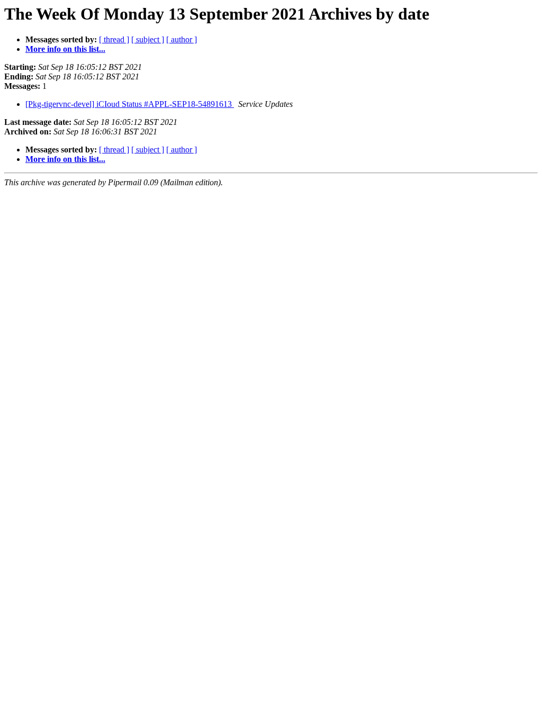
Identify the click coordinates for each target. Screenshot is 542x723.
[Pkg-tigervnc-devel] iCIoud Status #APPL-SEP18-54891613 (129, 104)
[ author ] (181, 39)
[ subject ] (147, 39)
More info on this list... (65, 48)
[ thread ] (114, 39)
